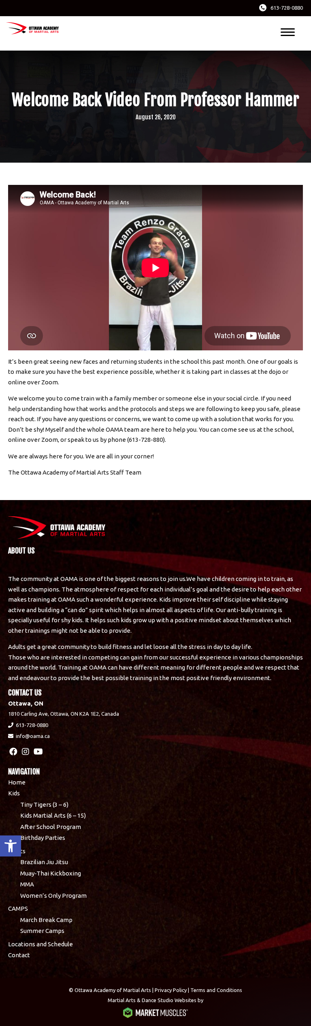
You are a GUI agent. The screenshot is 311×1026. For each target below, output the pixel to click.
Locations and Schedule (40, 944)
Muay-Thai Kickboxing (50, 873)
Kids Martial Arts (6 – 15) (53, 815)
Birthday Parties (42, 837)
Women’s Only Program (53, 895)
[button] (10, 845)
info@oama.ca (33, 736)
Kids (14, 793)
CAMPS (18, 908)
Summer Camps (42, 930)
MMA (27, 884)
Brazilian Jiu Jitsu (44, 862)
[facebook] (13, 751)
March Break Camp (46, 919)
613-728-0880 (287, 8)
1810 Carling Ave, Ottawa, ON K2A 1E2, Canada (63, 714)
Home (17, 782)
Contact (19, 955)
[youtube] (38, 751)
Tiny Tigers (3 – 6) (44, 804)
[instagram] (25, 751)
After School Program (50, 826)
